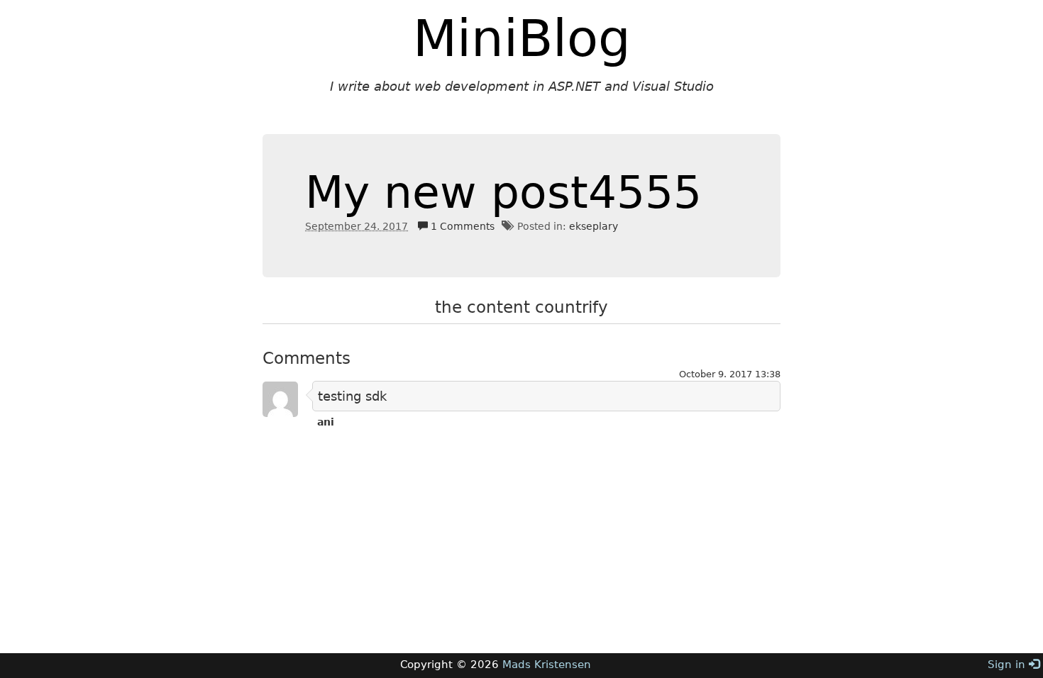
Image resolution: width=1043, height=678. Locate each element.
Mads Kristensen (546, 664)
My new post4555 (503, 192)
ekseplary (593, 226)
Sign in (1008, 664)
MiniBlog (522, 38)
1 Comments (461, 226)
